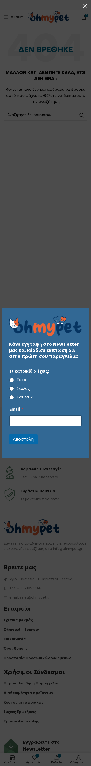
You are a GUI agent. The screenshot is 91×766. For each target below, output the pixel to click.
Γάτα (21, 380)
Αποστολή (23, 439)
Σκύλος (23, 389)
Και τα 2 (25, 397)
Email (16, 409)
